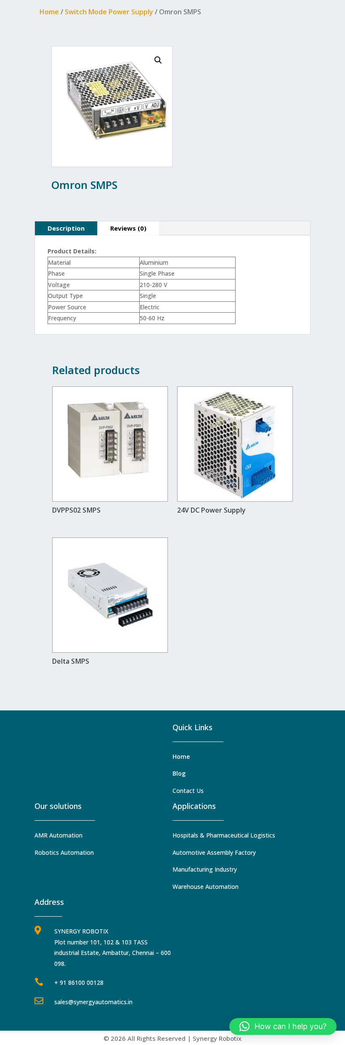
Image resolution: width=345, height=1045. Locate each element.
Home (49, 11)
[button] (158, 60)
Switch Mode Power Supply (109, 11)
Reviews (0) (128, 228)
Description (66, 228)
